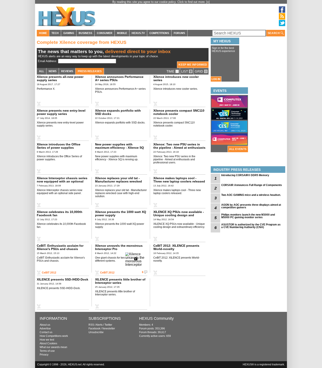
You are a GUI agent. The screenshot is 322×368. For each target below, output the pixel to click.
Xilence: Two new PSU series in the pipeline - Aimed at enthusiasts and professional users (179, 148)
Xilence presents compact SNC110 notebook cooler (178, 112)
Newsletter (108, 328)
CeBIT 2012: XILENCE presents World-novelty (176, 247)
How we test (47, 339)
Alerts (99, 324)
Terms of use (47, 350)
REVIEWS (67, 71)
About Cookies (48, 343)
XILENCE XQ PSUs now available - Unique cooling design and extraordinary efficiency (178, 215)
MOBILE (122, 33)
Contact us (46, 332)
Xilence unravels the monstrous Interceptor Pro (119, 247)
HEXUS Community (156, 318)
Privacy (44, 354)
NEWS (53, 71)
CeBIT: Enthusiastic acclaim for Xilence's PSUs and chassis (60, 247)
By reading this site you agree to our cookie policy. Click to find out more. (159, 2)
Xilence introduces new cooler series (176, 78)
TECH (55, 33)
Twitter (108, 324)
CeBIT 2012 (49, 272)
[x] (208, 2)
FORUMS (179, 33)
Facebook (94, 328)
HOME (43, 33)
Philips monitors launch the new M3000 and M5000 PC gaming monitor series (248, 216)
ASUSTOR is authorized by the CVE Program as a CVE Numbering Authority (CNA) (251, 226)
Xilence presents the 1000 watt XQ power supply (120, 213)
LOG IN (216, 79)
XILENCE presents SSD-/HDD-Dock (62, 279)
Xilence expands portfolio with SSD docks (118, 112)
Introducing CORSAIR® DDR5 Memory (245, 175)
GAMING (68, 33)
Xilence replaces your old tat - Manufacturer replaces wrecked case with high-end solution (118, 181)
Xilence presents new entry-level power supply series (61, 112)
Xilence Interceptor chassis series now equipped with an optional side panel (62, 181)
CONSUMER (104, 33)
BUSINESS (85, 33)
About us (45, 324)
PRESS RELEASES (90, 71)
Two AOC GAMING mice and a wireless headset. (251, 195)
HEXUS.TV (138, 33)
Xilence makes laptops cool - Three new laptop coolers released (179, 179)
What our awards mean (53, 347)
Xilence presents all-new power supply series (60, 78)
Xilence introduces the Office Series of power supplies (58, 146)
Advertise (45, 328)
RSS (91, 324)
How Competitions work (54, 336)
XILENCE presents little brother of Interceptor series (120, 281)
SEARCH (274, 33)
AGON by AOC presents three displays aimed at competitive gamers (251, 206)
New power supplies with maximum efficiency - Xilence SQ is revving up (119, 148)
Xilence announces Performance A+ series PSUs (119, 78)
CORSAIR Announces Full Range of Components (251, 185)
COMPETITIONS (159, 33)
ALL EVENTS (238, 149)
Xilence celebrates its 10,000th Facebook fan (59, 213)
